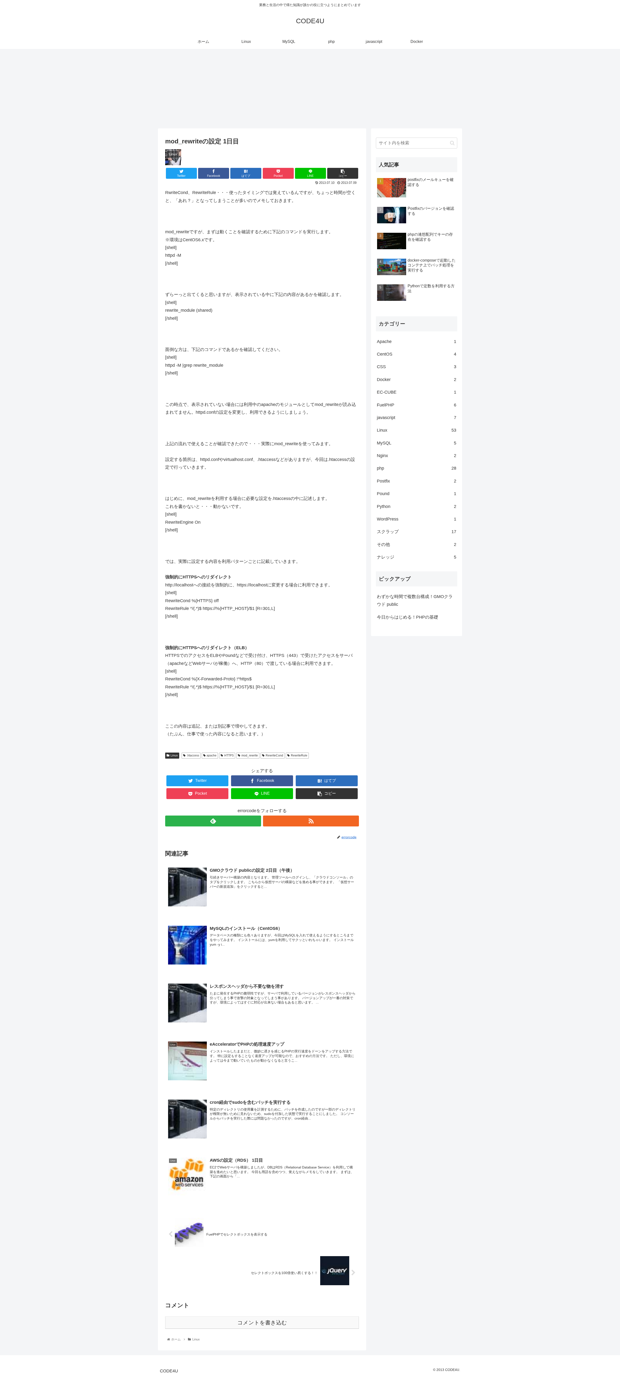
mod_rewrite (249, 755)
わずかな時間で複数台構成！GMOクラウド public (415, 600)
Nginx (416, 455)
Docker (416, 379)
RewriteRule (299, 755)
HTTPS (229, 755)
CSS (416, 366)
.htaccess (193, 755)
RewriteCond (274, 755)
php (416, 468)
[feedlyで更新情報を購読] (213, 821)
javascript (416, 417)
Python (416, 506)
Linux (174, 755)
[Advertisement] (310, 89)
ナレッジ (416, 557)
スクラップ (416, 531)
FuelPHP (416, 405)
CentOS (416, 354)
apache (212, 755)
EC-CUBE (416, 392)
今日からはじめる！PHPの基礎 (407, 617)
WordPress (416, 519)
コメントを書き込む (262, 1323)
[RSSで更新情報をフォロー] (311, 821)
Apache (416, 341)
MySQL (416, 443)
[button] (452, 143)
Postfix (416, 481)
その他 (416, 544)
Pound (416, 493)
